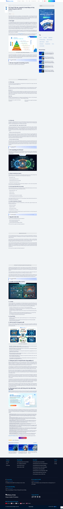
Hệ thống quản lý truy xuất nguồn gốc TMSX (40, 470)
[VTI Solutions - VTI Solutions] (9, 1)
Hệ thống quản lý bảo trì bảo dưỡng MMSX (40, 467)
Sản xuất (47, 41)
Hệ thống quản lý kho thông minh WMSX (39, 465)
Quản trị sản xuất (42, 41)
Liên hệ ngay (23, 437)
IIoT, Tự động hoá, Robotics (21, 463)
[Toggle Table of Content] (12, 14)
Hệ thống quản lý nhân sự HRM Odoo (39, 474)
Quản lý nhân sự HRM (20, 467)
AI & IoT (41, 37)
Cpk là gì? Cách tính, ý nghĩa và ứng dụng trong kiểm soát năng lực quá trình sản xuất (49, 71)
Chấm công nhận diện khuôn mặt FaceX (39, 472)
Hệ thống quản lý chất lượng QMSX (39, 468)
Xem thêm (34, 442)
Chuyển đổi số (50, 37)
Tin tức (7, 463)
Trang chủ (10, 5)
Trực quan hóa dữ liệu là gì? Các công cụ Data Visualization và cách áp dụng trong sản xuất (49, 53)
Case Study (45, 37)
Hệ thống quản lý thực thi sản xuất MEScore (40, 463)
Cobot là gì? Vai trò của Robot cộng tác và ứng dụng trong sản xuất (49, 62)
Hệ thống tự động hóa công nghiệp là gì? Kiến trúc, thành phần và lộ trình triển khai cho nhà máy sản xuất (49, 67)
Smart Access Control (20, 465)
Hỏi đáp (55, 463)
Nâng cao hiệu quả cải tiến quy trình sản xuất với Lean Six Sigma (25, 214)
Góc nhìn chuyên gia (42, 39)
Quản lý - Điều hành (49, 39)
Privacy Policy (31, 506)
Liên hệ (55, 461)
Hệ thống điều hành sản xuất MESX (23, 461)
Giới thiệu (7, 461)
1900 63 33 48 (10, 481)
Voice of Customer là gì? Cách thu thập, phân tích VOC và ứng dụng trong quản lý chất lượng (49, 58)
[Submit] (53, 6)
